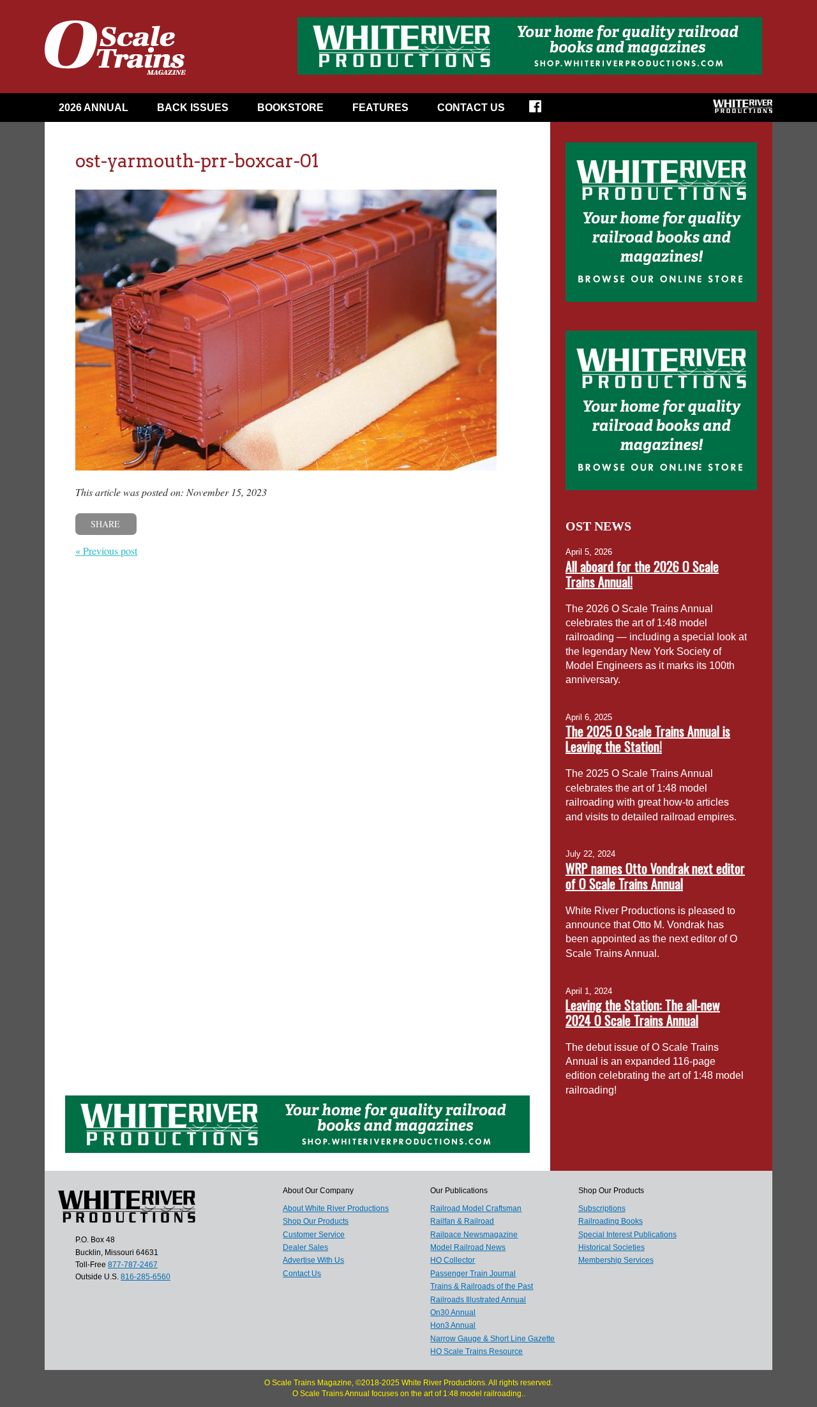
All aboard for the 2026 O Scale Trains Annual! (642, 574)
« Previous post (106, 550)
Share (105, 524)
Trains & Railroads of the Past (481, 1286)
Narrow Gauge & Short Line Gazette (492, 1338)
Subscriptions (602, 1208)
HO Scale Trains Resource (476, 1351)
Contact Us (471, 107)
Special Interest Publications (627, 1234)
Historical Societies (611, 1247)
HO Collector (452, 1260)
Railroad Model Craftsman (475, 1208)
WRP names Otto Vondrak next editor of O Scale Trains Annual (655, 876)
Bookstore (290, 107)
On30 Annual (453, 1312)
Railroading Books (610, 1221)
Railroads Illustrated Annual (478, 1299)
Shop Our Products (316, 1221)
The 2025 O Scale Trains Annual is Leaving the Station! (648, 738)
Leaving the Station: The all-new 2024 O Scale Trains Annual (643, 1012)
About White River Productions (336, 1208)
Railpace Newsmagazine (474, 1234)
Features (380, 107)
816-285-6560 (145, 1276)
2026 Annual (93, 107)
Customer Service (314, 1234)
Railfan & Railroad (462, 1221)
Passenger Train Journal (473, 1273)
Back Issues (193, 107)
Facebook (543, 110)
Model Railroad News (468, 1247)
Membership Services (616, 1260)
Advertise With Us (313, 1260)
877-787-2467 (133, 1264)
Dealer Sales (305, 1247)
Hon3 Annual (453, 1325)
